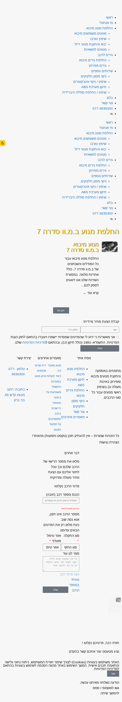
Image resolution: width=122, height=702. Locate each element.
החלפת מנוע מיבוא (99, 28)
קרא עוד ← (91, 293)
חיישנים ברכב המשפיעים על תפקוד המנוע (54, 419)
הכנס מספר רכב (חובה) (62, 494)
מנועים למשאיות (95, 49)
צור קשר (107, 103)
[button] (2, 143)
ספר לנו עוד (71, 553)
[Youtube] (9, 413)
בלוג (110, 98)
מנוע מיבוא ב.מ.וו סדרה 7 (82, 247)
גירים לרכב (105, 55)
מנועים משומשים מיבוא (90, 33)
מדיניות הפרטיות (34, 342)
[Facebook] (18, 413)
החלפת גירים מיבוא (92, 60)
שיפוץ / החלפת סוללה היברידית (84, 92)
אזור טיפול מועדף (54, 538)
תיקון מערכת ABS (93, 87)
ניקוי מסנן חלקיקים (93, 76)
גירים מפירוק (97, 65)
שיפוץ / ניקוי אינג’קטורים (89, 81)
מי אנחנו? (106, 23)
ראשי (109, 17)
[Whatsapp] (27, 413)
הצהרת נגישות (109, 442)
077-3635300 (103, 108)
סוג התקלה (71, 535)
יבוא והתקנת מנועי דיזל (90, 44)
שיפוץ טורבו (98, 39)
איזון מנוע (40, 376)
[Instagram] (27, 423)
